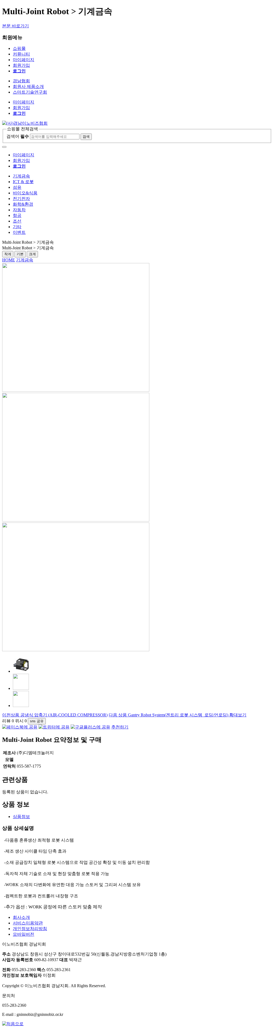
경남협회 (21, 81)
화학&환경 (23, 204)
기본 (20, 254)
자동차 (19, 210)
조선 (17, 221)
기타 (17, 226)
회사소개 (21, 917)
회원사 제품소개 (28, 86)
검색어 (17, 136)
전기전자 (21, 198)
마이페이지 (23, 59)
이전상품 (55, 715)
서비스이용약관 (28, 923)
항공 (17, 215)
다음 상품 (168, 715)
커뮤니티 (21, 54)
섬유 (17, 187)
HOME (8, 260)
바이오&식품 (25, 193)
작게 (7, 254)
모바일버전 (23, 934)
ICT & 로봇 (23, 181)
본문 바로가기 (15, 26)
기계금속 (21, 176)
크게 (32, 254)
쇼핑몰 (19, 48)
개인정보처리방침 (30, 928)
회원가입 (21, 65)
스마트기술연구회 (30, 92)
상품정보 (21, 816)
